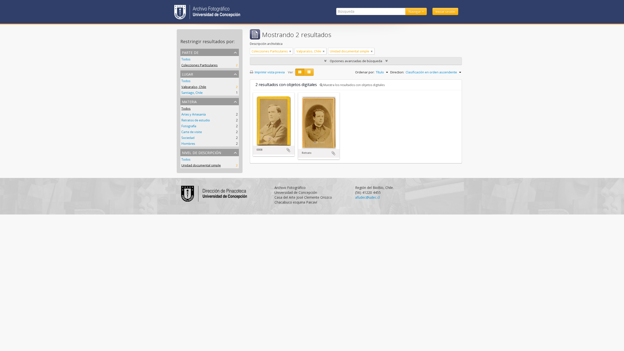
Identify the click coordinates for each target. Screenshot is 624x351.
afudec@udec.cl (367, 197)
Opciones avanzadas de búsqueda (356, 61)
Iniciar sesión (445, 11)
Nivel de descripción (201, 152)
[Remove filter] (290, 51)
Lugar (187, 73)
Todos (185, 59)
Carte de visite (191, 132)
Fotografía (188, 126)
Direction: (397, 72)
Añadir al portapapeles (288, 150)
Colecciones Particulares (199, 65)
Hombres (188, 143)
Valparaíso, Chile (193, 87)
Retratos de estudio (195, 120)
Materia (189, 101)
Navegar (415, 11)
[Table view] (309, 72)
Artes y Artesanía (193, 114)
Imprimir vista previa (269, 72)
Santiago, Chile (192, 92)
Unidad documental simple (201, 165)
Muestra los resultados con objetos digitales (353, 85)
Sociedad (188, 138)
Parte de (190, 52)
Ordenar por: (364, 72)
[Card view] (299, 72)
